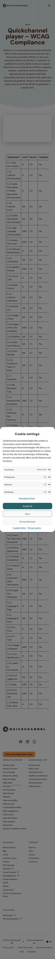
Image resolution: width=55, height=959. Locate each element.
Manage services (27, 498)
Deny (27, 514)
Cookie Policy (19, 528)
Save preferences (27, 521)
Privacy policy (34, 528)
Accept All (27, 506)
